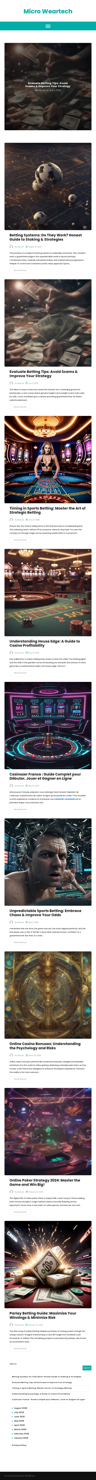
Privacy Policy (19, 1445)
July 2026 (19, 1412)
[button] (9, 86)
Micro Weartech (48, 11)
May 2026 (19, 1421)
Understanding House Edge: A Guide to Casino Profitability (45, 643)
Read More (19, 270)
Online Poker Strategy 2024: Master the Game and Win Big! (45, 1182)
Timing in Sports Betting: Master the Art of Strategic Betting (48, 84)
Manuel (40, 90)
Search (13, 1363)
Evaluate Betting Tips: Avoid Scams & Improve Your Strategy (44, 373)
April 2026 (19, 1425)
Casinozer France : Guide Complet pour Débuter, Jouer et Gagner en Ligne (45, 776)
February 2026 (21, 1433)
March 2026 (20, 1429)
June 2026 (19, 1416)
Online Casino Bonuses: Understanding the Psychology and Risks (45, 1046)
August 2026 (20, 1408)
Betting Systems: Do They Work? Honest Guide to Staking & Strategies (46, 237)
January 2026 (21, 1438)
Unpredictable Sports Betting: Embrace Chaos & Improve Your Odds (45, 913)
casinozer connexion (64, 799)
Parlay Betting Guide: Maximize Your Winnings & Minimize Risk (43, 1315)
